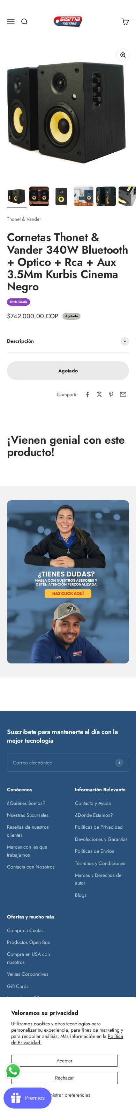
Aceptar (64, 1060)
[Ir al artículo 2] (39, 197)
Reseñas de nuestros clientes (28, 830)
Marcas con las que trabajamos (27, 850)
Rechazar (64, 1077)
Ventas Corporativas (27, 974)
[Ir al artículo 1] (17, 197)
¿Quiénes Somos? (26, 803)
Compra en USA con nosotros (28, 958)
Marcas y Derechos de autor (98, 879)
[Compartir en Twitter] (99, 394)
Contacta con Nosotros (31, 866)
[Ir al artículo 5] (106, 197)
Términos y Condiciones (100, 863)
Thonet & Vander (24, 219)
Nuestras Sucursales (27, 815)
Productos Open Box (28, 942)
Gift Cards (18, 986)
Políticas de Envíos (94, 851)
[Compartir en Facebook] (87, 394)
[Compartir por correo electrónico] (123, 394)
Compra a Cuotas (25, 930)
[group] (68, 581)
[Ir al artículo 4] (83, 197)
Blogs (80, 895)
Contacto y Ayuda (93, 803)
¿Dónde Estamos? (94, 815)
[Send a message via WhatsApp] (13, 1071)
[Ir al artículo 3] (61, 197)
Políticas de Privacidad (99, 826)
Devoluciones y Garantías (101, 839)
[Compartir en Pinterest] (111, 394)
